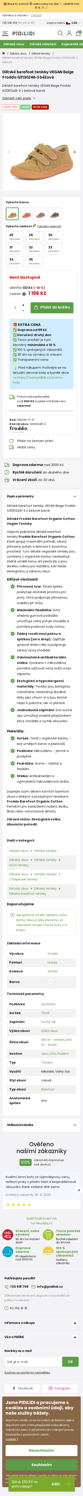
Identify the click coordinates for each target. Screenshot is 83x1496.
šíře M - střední (53, 1039)
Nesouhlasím (41, 1450)
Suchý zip (48, 1022)
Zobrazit (36, 15)
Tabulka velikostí (49, 226)
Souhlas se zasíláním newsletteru (27, 1372)
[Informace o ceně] (24, 294)
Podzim (63, 1053)
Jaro (44, 1053)
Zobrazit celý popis (16, 98)
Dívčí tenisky (19, 865)
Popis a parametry (20, 496)
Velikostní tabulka (20, 1125)
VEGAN (53, 971)
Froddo (53, 953)
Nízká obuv (49, 1031)
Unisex (52, 962)
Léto (52, 1053)
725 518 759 (9, 23)
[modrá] (54, 213)
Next (74, 152)
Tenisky (47, 1062)
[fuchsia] (26, 213)
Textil (45, 1013)
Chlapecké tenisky (23, 879)
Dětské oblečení (43, 44)
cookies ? (12, 1439)
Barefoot (48, 1089)
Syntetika (48, 1004)
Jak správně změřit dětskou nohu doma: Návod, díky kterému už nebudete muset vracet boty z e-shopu (42, 922)
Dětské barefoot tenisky (27, 893)
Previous (8, 152)
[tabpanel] (41, 152)
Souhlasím (41, 1464)
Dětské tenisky (41, 53)
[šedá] (40, 213)
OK (70, 1361)
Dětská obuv (14, 44)
